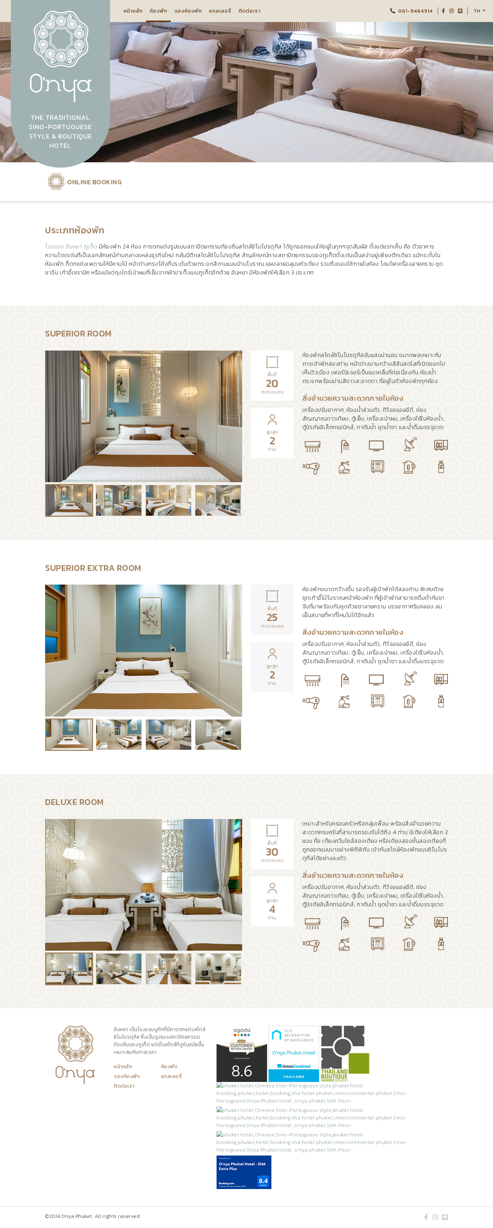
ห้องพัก (158, 11)
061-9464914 (415, 11)
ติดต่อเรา (250, 11)
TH (477, 11)
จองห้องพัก (188, 11)
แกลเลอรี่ (220, 11)
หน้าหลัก (133, 11)
